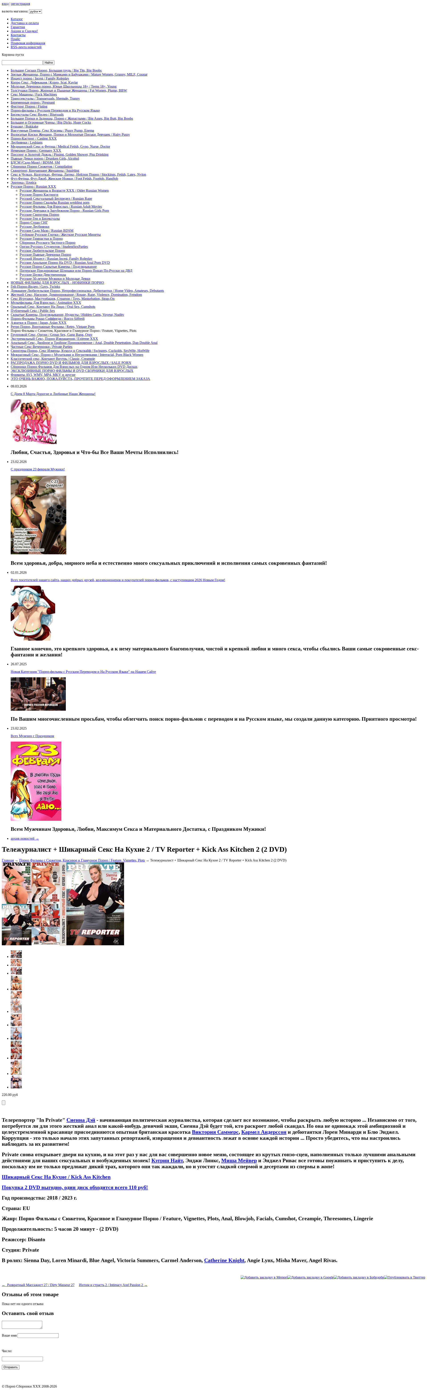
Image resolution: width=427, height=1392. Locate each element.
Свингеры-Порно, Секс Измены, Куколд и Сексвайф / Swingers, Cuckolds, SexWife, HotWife (80, 351)
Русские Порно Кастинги (39, 194)
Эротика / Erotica (23, 182)
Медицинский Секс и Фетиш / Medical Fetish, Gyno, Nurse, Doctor (60, 146)
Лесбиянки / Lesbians (26, 142)
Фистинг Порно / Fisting (29, 106)
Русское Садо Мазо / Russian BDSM (46, 230)
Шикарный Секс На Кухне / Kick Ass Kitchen (56, 1177)
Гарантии (18, 27)
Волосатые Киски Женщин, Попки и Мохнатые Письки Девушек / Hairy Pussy (70, 134)
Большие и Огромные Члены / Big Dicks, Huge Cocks (51, 122)
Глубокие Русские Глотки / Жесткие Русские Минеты (60, 234)
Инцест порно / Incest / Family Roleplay (40, 78)
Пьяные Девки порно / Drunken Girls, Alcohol (45, 158)
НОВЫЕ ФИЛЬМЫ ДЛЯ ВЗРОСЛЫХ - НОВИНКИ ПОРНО (57, 282)
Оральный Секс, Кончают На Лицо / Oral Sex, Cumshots (53, 307)
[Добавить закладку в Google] (311, 1277)
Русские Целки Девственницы (43, 274)
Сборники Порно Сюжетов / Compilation (41, 166)
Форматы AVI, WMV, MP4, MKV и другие (43, 375)
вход (5, 4)
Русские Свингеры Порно (39, 214)
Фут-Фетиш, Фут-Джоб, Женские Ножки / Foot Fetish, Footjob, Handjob (64, 178)
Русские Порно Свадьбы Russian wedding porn (54, 202)
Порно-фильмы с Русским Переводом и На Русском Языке (55, 110)
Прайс (15, 39)
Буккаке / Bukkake (24, 126)
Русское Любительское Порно (42, 250)
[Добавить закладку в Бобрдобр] (359, 1277)
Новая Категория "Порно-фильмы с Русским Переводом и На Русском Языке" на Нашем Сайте (83, 672)
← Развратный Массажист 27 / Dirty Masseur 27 (38, 1285)
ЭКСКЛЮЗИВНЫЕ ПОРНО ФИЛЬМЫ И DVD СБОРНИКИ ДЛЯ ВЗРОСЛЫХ (72, 371)
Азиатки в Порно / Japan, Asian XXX (38, 323)
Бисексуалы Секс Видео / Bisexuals (37, 114)
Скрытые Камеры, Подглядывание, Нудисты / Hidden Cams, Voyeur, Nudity (67, 315)
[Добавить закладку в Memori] (264, 1277)
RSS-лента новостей (26, 47)
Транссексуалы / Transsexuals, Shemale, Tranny (45, 98)
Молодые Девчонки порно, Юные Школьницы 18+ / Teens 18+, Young (64, 86)
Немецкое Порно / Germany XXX (36, 150)
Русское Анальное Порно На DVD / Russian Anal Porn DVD (65, 262)
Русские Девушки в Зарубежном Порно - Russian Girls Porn (64, 210)
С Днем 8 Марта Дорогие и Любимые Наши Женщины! (53, 394)
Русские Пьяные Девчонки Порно (45, 254)
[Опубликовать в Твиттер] (404, 1277)
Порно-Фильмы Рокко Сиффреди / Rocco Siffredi (48, 319)
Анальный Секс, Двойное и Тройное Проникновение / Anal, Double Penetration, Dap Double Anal (84, 343)
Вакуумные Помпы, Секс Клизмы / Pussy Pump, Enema (52, 130)
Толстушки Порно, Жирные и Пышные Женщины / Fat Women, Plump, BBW (69, 90)
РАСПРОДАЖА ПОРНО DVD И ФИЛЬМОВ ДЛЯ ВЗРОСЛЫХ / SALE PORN (71, 363)
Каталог (17, 19)
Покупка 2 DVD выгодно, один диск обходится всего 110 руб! (75, 1187)
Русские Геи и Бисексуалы (40, 218)
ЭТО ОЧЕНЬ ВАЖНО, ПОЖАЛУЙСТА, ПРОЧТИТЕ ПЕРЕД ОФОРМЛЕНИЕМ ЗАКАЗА (80, 379)
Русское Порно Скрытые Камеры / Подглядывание (58, 266)
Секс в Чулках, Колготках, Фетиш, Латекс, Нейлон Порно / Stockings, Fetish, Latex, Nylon (78, 174)
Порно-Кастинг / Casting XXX (34, 138)
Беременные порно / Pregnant (33, 102)
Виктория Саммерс (215, 1132)
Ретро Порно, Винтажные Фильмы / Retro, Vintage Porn (53, 327)
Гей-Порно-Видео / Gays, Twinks (35, 286)
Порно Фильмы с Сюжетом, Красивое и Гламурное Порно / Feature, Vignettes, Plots (82, 860)
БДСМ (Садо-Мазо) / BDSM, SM (35, 162)
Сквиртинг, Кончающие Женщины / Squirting (45, 170)
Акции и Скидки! (24, 31)
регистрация (20, 4)
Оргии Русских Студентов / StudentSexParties (54, 246)
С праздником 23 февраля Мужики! (38, 469)
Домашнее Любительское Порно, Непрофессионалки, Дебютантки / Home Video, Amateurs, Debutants (87, 291)
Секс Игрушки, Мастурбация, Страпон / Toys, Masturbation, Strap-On (63, 299)
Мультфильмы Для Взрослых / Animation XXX (46, 303)
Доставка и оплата (25, 23)
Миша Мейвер (239, 1160)
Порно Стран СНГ (34, 222)
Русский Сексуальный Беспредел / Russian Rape (56, 198)
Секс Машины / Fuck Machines (34, 94)
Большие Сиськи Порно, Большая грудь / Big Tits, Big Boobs (56, 70)
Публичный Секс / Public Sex (33, 311)
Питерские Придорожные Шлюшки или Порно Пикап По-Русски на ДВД (76, 270)
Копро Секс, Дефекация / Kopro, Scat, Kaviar (44, 82)
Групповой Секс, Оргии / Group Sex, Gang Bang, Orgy (52, 335)
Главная (8, 860)
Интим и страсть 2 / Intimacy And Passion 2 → (113, 1285)
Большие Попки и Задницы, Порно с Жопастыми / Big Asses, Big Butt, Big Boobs (72, 118)
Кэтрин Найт (167, 1160)
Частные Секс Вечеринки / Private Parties (41, 347)
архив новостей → (25, 838)
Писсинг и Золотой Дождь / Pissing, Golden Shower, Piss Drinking (60, 154)
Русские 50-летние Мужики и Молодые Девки (55, 278)
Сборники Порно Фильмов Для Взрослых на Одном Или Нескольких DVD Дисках (74, 367)
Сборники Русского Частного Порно (47, 242)
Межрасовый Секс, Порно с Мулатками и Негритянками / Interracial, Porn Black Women (77, 355)
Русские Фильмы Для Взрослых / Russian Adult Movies (61, 206)
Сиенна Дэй (80, 1120)
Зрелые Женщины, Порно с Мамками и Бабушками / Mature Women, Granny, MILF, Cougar (79, 74)
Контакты (18, 35)
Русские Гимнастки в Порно (41, 238)
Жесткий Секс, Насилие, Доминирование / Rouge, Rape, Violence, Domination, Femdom (76, 295)
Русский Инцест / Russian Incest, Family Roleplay (56, 258)
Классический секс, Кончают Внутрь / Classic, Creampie (53, 359)
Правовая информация (28, 43)
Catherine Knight (224, 1260)
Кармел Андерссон (263, 1132)
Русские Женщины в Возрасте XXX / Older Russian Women (64, 190)
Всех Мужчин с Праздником (32, 736)
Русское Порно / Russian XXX (33, 186)
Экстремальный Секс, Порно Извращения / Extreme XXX (54, 339)
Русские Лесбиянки (34, 226)
